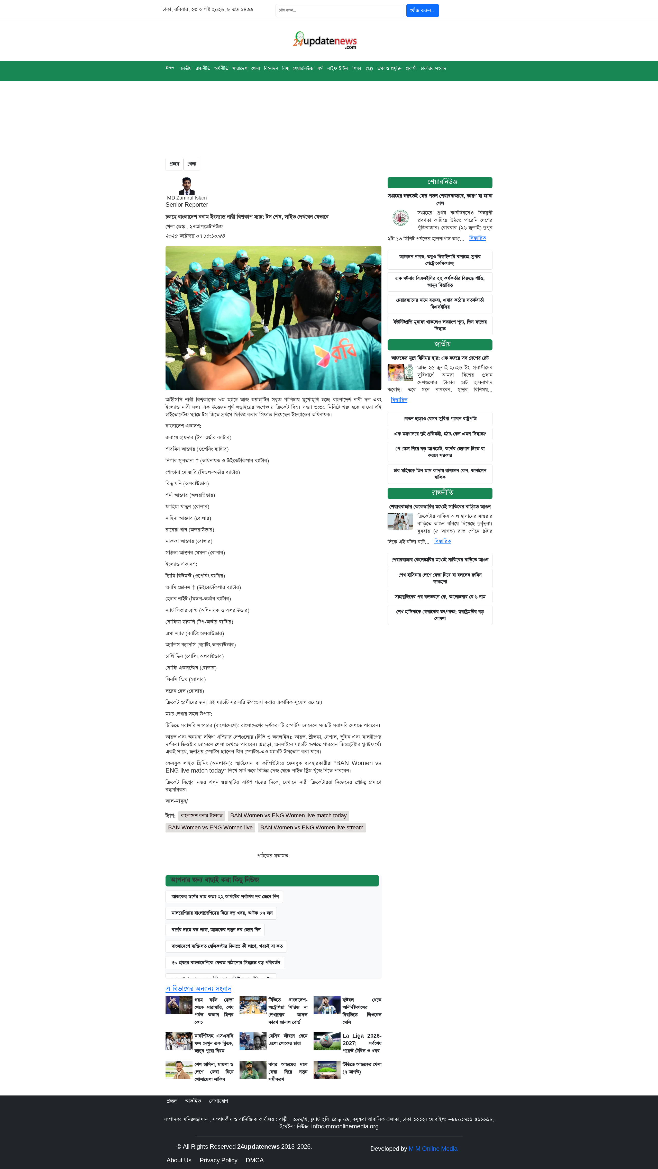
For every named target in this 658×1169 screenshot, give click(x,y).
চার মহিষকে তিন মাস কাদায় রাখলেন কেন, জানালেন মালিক (440, 474)
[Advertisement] (329, 119)
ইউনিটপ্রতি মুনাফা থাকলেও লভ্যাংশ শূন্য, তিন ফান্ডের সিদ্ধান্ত (440, 325)
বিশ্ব (285, 68)
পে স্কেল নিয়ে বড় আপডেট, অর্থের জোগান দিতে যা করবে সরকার (440, 452)
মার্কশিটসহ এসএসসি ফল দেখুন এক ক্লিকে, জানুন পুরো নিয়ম (214, 1043)
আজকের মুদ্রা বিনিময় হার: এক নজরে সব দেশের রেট (440, 358)
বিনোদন (271, 68)
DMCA (255, 1160)
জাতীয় (442, 344)
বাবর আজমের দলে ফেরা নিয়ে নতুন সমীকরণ (288, 1072)
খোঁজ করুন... (423, 10)
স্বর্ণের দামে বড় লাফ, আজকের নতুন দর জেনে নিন (216, 930)
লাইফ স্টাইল (337, 68)
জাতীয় (185, 68)
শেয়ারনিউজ (303, 68)
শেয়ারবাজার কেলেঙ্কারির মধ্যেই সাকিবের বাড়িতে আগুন (440, 506)
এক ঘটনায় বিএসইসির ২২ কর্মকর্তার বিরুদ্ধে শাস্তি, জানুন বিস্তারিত (440, 281)
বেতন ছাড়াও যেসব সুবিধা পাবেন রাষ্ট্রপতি (440, 418)
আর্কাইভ (193, 1101)
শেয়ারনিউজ (443, 182)
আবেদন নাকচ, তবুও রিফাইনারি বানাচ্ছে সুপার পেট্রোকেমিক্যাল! (440, 260)
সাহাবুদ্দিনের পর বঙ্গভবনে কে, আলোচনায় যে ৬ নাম (440, 597)
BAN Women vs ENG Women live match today (288, 815)
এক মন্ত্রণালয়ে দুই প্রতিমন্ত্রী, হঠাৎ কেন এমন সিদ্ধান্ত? (440, 434)
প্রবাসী (411, 68)
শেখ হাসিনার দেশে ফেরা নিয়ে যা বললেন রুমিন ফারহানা (440, 578)
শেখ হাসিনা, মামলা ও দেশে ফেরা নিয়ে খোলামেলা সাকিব (214, 1072)
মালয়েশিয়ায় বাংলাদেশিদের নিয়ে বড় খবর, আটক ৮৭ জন (222, 913)
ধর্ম (320, 68)
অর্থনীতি (221, 68)
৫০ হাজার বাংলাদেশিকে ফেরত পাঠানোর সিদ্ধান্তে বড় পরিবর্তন (226, 962)
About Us (179, 1160)
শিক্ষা (356, 68)
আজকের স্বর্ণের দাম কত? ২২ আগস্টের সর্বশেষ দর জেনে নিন (225, 896)
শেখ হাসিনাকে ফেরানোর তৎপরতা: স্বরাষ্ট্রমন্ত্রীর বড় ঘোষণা (440, 615)
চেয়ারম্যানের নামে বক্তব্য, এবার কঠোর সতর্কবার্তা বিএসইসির (440, 303)
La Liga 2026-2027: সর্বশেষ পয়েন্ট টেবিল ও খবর (362, 1043)
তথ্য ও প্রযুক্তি (389, 68)
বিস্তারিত (477, 238)
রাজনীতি (203, 68)
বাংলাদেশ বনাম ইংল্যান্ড (202, 815)
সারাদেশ (239, 68)
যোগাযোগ (218, 1101)
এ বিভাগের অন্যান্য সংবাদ (198, 989)
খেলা (255, 68)
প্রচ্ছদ (170, 67)
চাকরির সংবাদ (433, 68)
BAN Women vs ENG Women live (210, 827)
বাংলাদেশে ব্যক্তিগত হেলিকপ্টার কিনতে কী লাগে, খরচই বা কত (227, 946)
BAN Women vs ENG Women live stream (311, 827)
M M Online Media (433, 1149)
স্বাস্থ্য (369, 68)
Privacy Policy (218, 1160)
